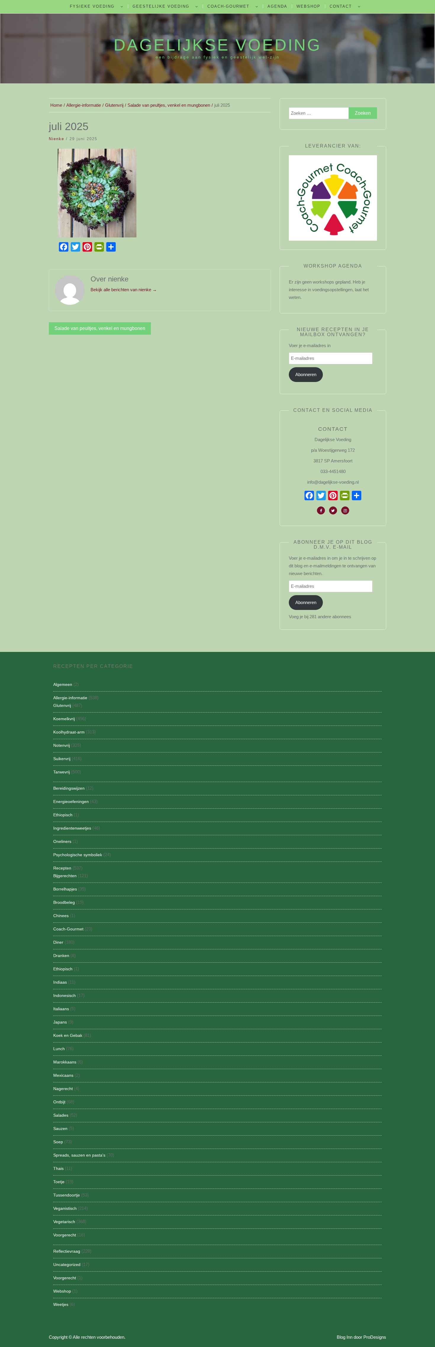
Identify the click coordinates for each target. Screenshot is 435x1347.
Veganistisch (65, 1208)
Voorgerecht (64, 1235)
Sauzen (60, 1128)
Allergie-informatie (70, 697)
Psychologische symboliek (77, 854)
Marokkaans (64, 1062)
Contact (341, 6)
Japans (60, 1022)
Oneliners (62, 841)
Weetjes (60, 1304)
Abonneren (305, 374)
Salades (60, 1115)
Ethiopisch (62, 814)
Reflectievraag (66, 1251)
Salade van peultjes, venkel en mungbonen (99, 328)
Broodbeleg (64, 902)
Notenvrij (61, 745)
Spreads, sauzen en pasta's (79, 1155)
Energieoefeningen (71, 801)
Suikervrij (61, 758)
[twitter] (333, 510)
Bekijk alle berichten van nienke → (124, 289)
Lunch (59, 1048)
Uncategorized (66, 1264)
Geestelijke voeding (161, 6)
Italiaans (61, 1008)
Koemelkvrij (64, 718)
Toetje (59, 1181)
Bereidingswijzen (69, 788)
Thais (58, 1168)
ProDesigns (374, 1337)
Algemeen (62, 684)
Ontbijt (59, 1102)
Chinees (61, 915)
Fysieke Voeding (92, 6)
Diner (58, 942)
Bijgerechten (65, 875)
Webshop (308, 6)
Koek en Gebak (67, 1035)
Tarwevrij (61, 772)
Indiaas (60, 982)
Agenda (277, 6)
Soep (58, 1141)
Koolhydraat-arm (69, 732)
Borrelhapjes (65, 889)
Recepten (62, 868)
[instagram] (345, 510)
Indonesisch (64, 995)
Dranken (61, 955)
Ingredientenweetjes (72, 828)
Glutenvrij (62, 705)
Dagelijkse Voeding (217, 45)
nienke (56, 139)
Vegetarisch (64, 1221)
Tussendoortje (66, 1195)
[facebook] (321, 510)
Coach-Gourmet (228, 6)
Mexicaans (63, 1075)
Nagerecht (63, 1088)
